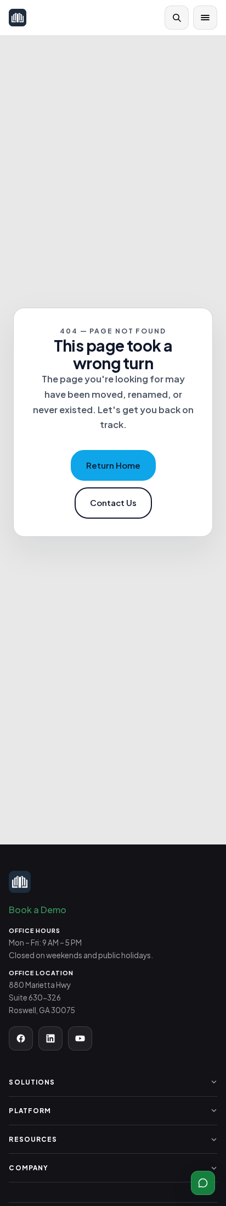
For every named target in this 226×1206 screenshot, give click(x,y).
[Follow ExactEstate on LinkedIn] (50, 1038)
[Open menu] (205, 17)
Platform (30, 1111)
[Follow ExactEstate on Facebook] (21, 1038)
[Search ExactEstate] (177, 17)
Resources (33, 1139)
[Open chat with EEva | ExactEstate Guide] (203, 1183)
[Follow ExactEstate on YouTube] (80, 1038)
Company (28, 1168)
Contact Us (113, 502)
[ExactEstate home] (17, 17)
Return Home (113, 465)
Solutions (32, 1082)
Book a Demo (37, 909)
